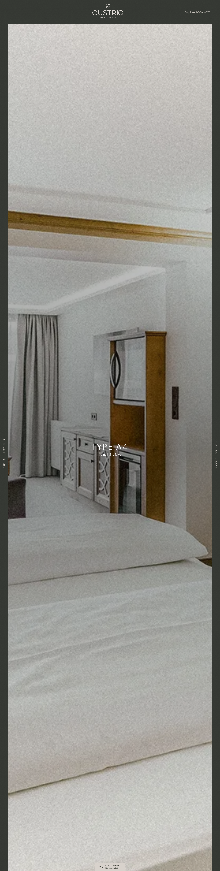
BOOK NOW (203, 12)
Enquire (189, 12)
